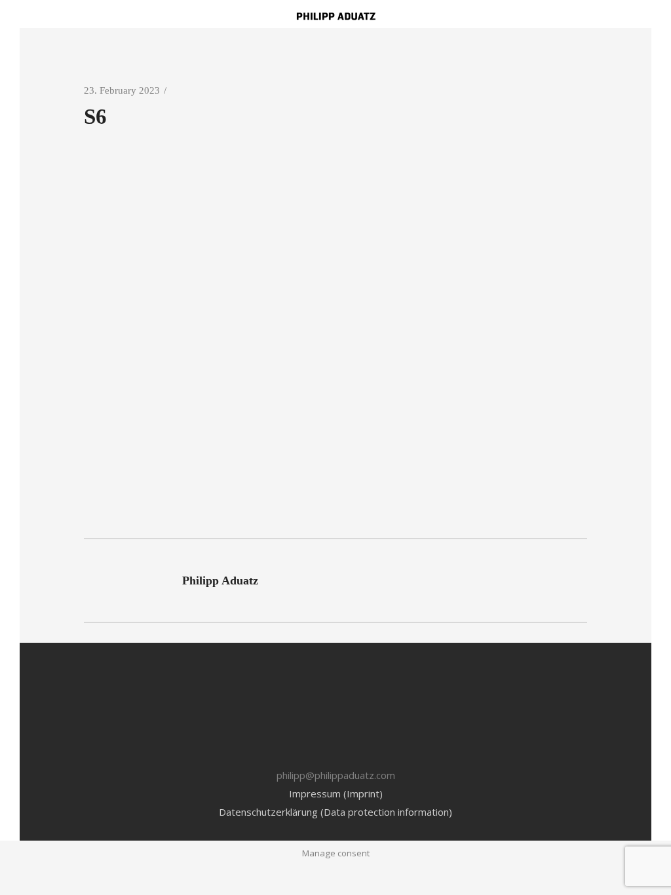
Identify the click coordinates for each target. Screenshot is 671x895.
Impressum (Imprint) (336, 793)
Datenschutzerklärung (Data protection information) (335, 811)
